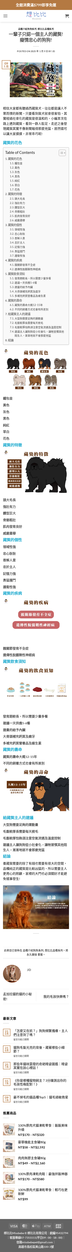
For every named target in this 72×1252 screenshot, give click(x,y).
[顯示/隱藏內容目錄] (60, 152)
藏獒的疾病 (15, 260)
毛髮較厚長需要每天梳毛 (29, 322)
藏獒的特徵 (15, 194)
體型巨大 (20, 207)
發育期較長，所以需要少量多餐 (33, 278)
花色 (17, 189)
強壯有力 (20, 203)
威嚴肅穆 (20, 220)
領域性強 (20, 229)
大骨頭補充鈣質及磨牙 (28, 291)
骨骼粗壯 (20, 211)
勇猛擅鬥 (20, 251)
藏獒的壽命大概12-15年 (29, 304)
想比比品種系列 (46, 29)
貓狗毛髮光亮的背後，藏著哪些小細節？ (39, 1049)
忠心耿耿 (20, 233)
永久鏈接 (32, 954)
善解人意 (20, 238)
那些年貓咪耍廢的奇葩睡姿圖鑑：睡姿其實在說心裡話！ (40, 1066)
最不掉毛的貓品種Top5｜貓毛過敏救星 (40, 1097)
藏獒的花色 (15, 158)
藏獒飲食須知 (16, 273)
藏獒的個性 (15, 225)
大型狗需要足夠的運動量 (29, 318)
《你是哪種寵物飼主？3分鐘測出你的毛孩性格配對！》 (39, 1082)
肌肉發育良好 (22, 215)
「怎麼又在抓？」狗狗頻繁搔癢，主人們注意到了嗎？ (40, 1032)
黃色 (17, 167)
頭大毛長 (20, 198)
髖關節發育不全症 (26, 264)
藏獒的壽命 (15, 300)
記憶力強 (20, 246)
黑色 (17, 176)
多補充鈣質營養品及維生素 (30, 295)
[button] (5, 16)
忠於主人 (20, 242)
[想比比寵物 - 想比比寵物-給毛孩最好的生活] (36, 16)
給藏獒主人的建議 (19, 314)
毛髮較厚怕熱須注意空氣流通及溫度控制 (38, 327)
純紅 (17, 180)
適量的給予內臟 (24, 287)
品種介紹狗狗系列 (27, 29)
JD (53, 51)
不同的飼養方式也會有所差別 (31, 309)
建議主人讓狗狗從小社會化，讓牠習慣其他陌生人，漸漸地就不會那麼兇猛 (39, 333)
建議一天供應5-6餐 (26, 282)
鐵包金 (18, 163)
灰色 (17, 172)
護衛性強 (20, 255)
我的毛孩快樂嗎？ (56, 996)
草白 (17, 185)
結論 (11, 340)
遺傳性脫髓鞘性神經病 (28, 269)
